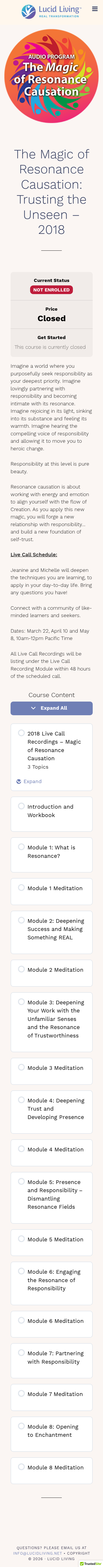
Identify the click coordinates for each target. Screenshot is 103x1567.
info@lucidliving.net (37, 1553)
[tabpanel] (52, 521)
